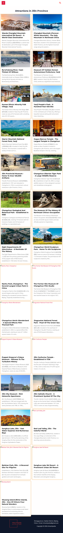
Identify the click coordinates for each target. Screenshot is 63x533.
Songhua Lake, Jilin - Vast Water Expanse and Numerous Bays (15, 431)
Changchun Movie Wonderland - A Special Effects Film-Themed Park (15, 323)
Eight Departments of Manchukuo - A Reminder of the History (14, 249)
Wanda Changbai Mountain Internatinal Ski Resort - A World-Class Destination (13, 35)
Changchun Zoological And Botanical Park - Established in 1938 (15, 212)
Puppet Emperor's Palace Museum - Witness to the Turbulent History (13, 359)
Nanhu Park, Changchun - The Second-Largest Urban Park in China (15, 286)
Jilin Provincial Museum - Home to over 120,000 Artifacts (13, 176)
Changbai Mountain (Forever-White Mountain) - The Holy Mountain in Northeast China (46, 35)
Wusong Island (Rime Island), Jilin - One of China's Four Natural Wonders (14, 502)
